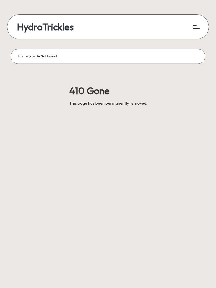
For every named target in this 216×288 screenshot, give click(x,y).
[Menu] (196, 27)
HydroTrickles (45, 27)
